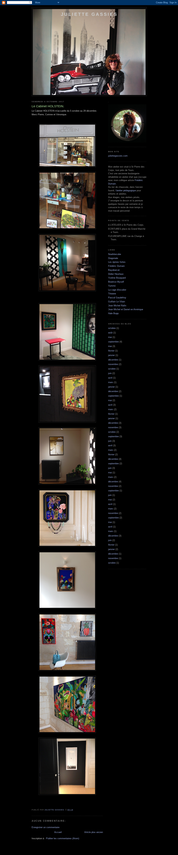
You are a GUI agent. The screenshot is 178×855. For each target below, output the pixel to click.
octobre (112, 328)
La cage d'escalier (117, 289)
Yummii (112, 285)
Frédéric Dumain (116, 266)
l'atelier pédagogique (126, 190)
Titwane (112, 293)
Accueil (58, 832)
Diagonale (113, 258)
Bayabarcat (114, 270)
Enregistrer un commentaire (45, 827)
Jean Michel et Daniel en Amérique (125, 309)
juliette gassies (89, 14)
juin (110, 373)
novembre (113, 364)
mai (110, 337)
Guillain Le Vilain (116, 301)
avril (110, 377)
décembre (113, 359)
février (111, 350)
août (110, 332)
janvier (111, 355)
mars (110, 382)
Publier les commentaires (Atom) (62, 838)
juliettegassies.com (118, 155)
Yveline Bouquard (117, 277)
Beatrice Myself (116, 281)
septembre (113, 341)
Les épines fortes (117, 262)
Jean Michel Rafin (117, 305)
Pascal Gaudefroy (117, 297)
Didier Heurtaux (116, 274)
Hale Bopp (113, 313)
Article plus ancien (93, 832)
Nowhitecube (114, 254)
